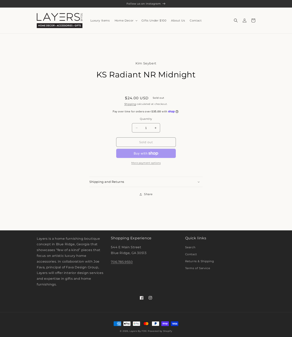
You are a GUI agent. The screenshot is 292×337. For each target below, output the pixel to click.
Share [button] (148, 194)
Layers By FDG (138, 331)
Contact (191, 254)
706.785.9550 (122, 262)
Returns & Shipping (199, 261)
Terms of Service (197, 268)
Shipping (130, 103)
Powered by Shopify (160, 331)
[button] (125, 20)
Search (190, 247)
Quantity (146, 118)
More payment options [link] (146, 162)
